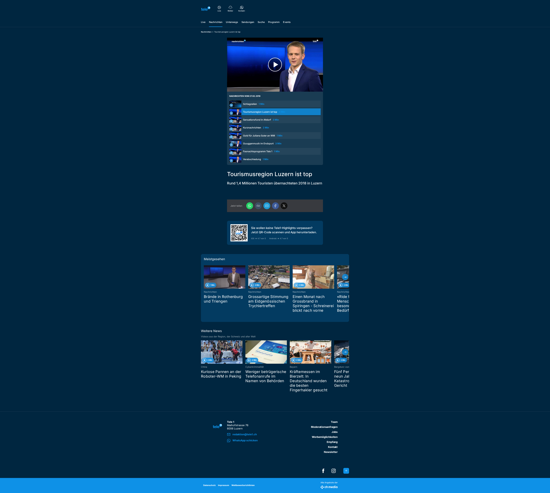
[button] (258, 205)
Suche (261, 22)
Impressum (223, 485)
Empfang (332, 441)
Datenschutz (209, 485)
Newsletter (331, 451)
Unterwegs (232, 22)
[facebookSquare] (323, 471)
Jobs (335, 431)
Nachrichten (216, 22)
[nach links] (205, 277)
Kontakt (333, 446)
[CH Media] (329, 486)
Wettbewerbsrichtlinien (243, 485)
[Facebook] (275, 205)
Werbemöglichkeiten (325, 436)
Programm (274, 22)
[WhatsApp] (249, 205)
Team (334, 421)
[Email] (266, 205)
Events (287, 22)
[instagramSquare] (333, 471)
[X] (284, 205)
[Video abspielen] (275, 65)
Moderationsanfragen (324, 426)
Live (203, 22)
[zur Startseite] (205, 8)
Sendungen (247, 22)
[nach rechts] (345, 277)
